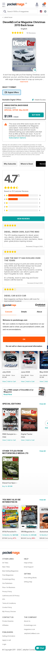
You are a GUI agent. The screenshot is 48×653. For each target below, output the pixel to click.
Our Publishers (7, 583)
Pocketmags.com (30, 625)
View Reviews (23, 219)
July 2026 (6, 372)
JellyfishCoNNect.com (31, 633)
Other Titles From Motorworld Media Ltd (15, 451)
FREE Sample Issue (10, 434)
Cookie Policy (7, 607)
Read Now (8, 394)
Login (4, 644)
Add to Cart (11, 381)
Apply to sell (6, 640)
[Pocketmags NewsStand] (15, 4)
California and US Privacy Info (10, 597)
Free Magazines (7, 575)
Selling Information (8, 636)
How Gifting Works (30, 578)
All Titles (5, 563)
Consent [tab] (8, 312)
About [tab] (39, 312)
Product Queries (8, 621)
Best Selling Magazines (10, 571)
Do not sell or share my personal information (24, 346)
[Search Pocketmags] (4, 11)
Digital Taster (26, 434)
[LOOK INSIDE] (24, 71)
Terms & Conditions (9, 603)
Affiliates (5, 625)
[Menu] (3, 4)
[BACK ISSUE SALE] (10, 368)
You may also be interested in (11, 499)
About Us (27, 621)
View (4, 381)
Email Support (28, 567)
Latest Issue (8, 17)
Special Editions (11, 404)
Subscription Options (17, 138)
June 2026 (25, 372)
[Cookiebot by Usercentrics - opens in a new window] (35, 305)
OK (24, 339)
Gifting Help (28, 582)
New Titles (6, 567)
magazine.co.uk (29, 629)
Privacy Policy (7, 591)
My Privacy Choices (9, 611)
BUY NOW (36, 115)
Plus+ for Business (8, 587)
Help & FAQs (28, 563)
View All (42, 404)
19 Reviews (31, 33)
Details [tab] (24, 312)
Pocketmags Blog (8, 579)
